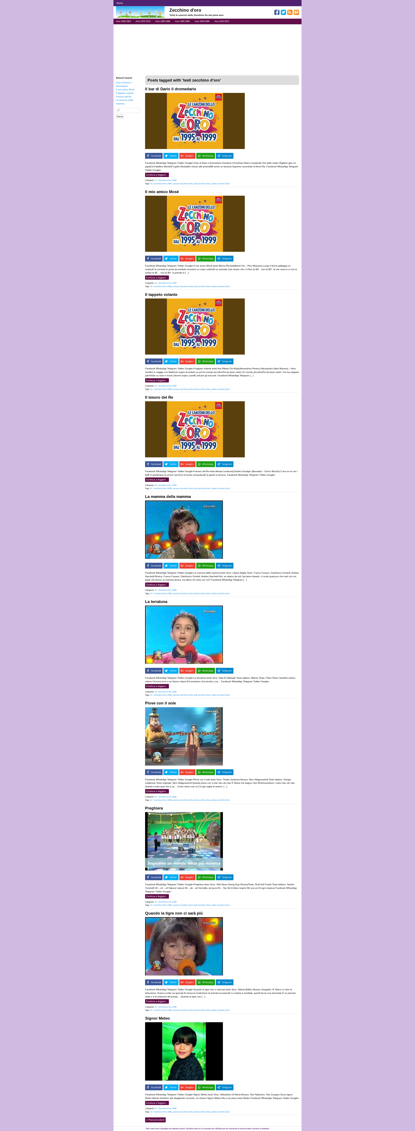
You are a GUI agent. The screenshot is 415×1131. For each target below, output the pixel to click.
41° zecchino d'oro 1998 (161, 184)
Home (119, 3)
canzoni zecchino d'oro (183, 184)
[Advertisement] (207, 48)
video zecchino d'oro (221, 184)
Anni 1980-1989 (162, 21)
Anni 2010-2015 (221, 21)
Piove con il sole (160, 703)
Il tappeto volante (161, 294)
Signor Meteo (157, 1018)
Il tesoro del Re (159, 397)
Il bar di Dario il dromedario (170, 89)
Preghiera (154, 808)
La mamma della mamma (168, 496)
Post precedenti (155, 1120)
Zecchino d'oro (185, 10)
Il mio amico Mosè (162, 192)
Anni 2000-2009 (202, 21)
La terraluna (156, 601)
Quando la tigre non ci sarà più (174, 913)
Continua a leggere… (157, 174)
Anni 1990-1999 (182, 21)
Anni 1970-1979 (143, 21)
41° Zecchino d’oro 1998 (166, 180)
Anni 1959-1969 (123, 21)
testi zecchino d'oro (202, 184)
